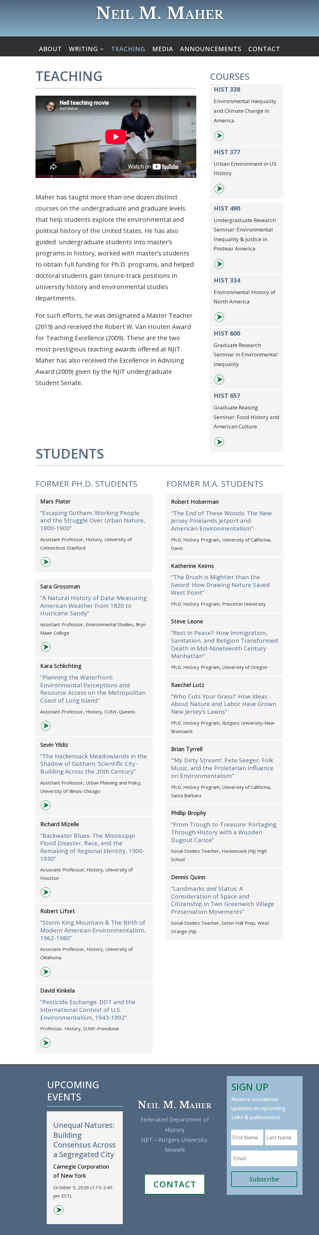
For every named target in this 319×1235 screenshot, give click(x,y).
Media (162, 50)
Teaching (128, 50)
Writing (83, 50)
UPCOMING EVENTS (73, 1090)
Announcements (210, 50)
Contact (264, 50)
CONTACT (174, 1184)
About (50, 50)
